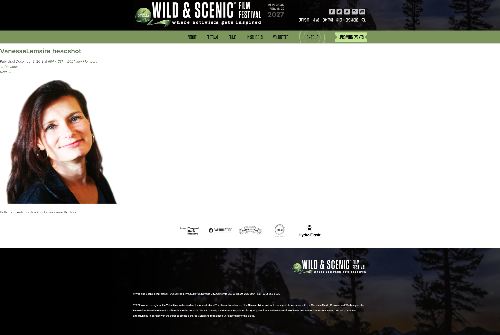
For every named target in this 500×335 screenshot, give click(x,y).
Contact (328, 19)
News (316, 19)
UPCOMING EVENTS (351, 37)
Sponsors (352, 19)
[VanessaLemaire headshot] (67, 207)
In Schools (255, 37)
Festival (212, 37)
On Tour (312, 37)
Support (304, 19)
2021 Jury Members (82, 61)
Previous (9, 67)
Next (5, 72)
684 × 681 (55, 61)
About (192, 37)
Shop (339, 19)
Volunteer (280, 37)
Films (233, 37)
